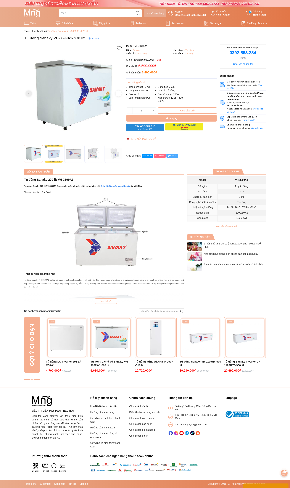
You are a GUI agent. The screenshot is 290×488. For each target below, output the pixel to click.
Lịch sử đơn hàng (154, 13)
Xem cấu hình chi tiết (226, 226)
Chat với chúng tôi (243, 64)
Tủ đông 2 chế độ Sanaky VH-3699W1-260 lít (109, 363)
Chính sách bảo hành (140, 424)
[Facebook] (170, 433)
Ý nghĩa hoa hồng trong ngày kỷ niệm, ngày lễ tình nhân (233, 264)
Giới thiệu (45, 484)
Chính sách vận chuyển (142, 418)
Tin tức (72, 484)
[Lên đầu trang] (284, 464)
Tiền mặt (45, 471)
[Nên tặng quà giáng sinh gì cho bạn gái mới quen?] (194, 256)
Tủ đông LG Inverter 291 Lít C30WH (63, 363)
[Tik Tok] (192, 433)
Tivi (32, 23)
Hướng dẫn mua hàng (102, 412)
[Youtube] (181, 433)
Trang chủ (29, 31)
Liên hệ (84, 484)
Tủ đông (41, 31)
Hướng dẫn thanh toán (102, 427)
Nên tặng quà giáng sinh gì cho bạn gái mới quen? (231, 254)
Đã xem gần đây (32, 379)
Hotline (190, 13)
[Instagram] (176, 433)
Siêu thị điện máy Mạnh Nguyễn (115, 186)
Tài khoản (223, 13)
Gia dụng (214, 23)
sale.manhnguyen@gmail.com (191, 424)
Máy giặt (103, 23)
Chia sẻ (148, 156)
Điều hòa (66, 23)
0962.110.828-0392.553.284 (190, 415)
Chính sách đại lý (138, 406)
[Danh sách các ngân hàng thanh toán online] (145, 467)
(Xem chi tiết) (257, 128)
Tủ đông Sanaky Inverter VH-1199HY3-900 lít (242, 363)
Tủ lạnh (140, 23)
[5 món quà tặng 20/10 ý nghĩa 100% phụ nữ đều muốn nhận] (194, 246)
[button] (119, 93)
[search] (137, 13)
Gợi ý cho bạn (32, 345)
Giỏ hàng (258, 13)
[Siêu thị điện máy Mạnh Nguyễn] (145, 3)
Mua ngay (171, 118)
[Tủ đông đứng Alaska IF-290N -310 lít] (156, 337)
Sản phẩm (59, 484)
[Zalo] (187, 433)
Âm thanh (177, 23)
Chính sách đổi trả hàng (142, 430)
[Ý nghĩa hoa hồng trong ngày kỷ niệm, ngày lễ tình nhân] (194, 266)
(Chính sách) (249, 120)
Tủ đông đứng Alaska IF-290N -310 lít (154, 363)
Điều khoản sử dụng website (144, 412)
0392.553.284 (243, 52)
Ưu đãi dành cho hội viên (103, 406)
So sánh (95, 38)
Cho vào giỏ (187, 110)
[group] (73, 93)
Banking (62, 471)
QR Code (35, 471)
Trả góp (54, 471)
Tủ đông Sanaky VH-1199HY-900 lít (200, 363)
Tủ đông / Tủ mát (256, 23)
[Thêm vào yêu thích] (119, 48)
